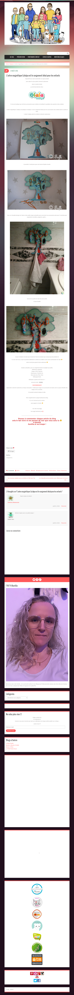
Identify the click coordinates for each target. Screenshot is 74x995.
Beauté (33, 470)
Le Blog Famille (10, 743)
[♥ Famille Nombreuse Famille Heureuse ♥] (37, 23)
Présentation (21, 57)
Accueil (12, 57)
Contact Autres (47, 57)
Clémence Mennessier (13, 502)
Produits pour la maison (42, 470)
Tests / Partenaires (62, 470)
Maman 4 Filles (9, 747)
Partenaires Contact (34, 57)
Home (7, 64)
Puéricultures (53, 470)
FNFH (18, 470)
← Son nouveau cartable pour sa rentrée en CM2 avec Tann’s (20, 479)
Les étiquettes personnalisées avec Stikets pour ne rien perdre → (53, 479)
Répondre (63, 506)
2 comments (11, 470)
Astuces (11, 64)
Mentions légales (59, 57)
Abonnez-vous (10, 730)
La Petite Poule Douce (11, 748)
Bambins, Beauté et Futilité (12, 745)
